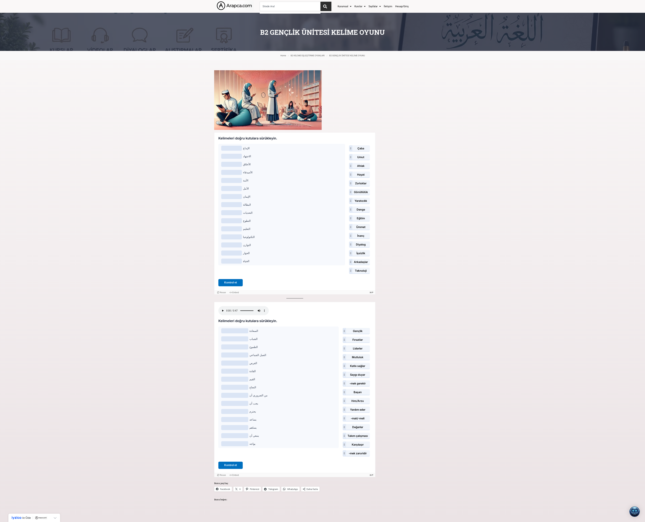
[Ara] (325, 6)
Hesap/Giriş (402, 6)
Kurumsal (343, 6)
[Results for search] (290, 13)
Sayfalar (373, 6)
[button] (634, 511)
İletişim (388, 6)
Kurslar (358, 6)
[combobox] (290, 6)
